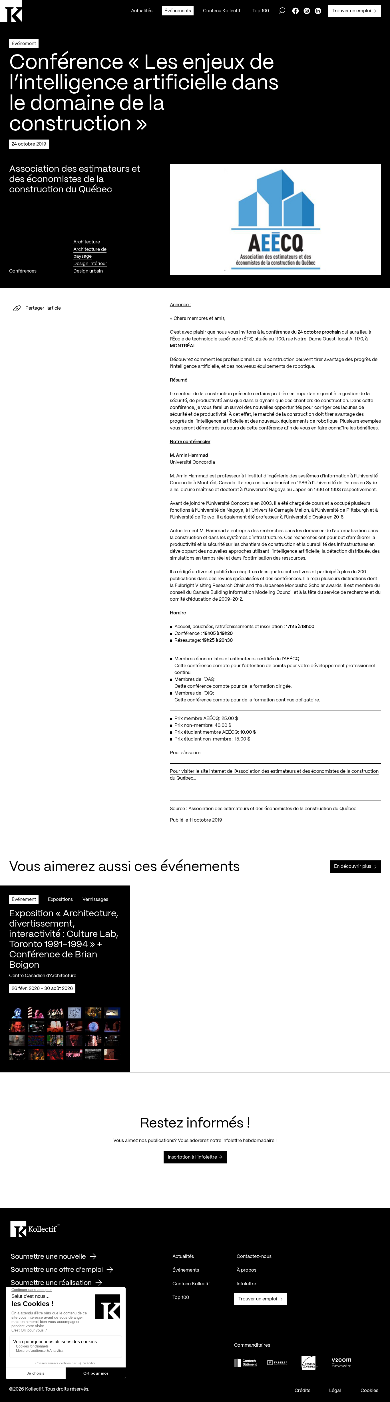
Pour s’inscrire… (186, 753)
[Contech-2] (245, 1363)
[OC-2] (309, 1363)
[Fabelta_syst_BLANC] (277, 1362)
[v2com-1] (341, 1363)
